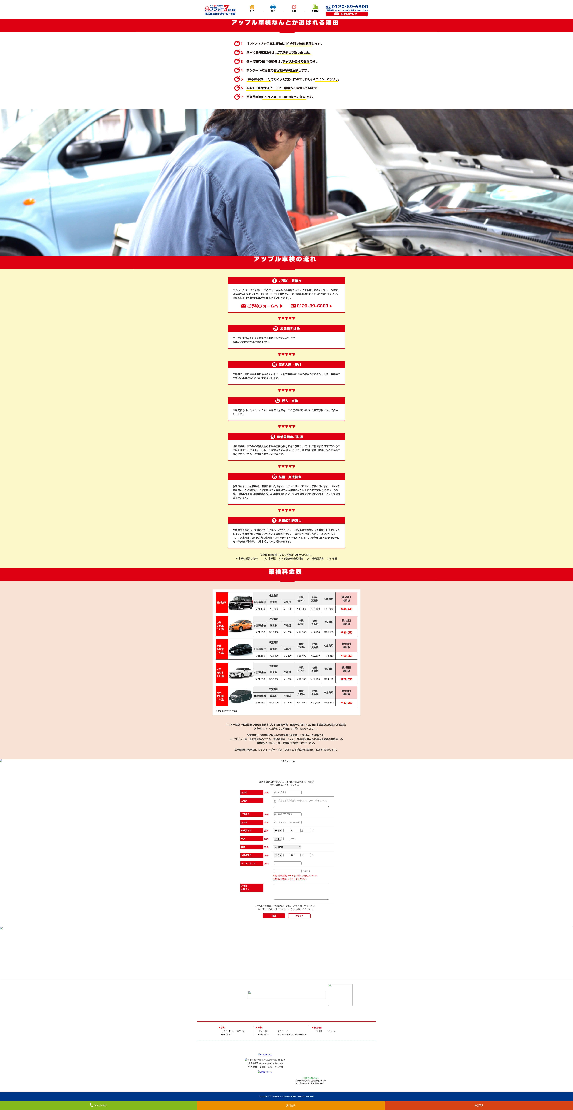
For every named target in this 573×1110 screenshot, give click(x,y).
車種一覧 (240, 1031)
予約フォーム (283, 1031)
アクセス (332, 1031)
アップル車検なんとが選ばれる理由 (292, 1034)
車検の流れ (263, 1034)
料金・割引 (263, 1031)
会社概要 (318, 1031)
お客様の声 (226, 1034)
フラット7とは (228, 1031)
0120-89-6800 (100, 1105)
